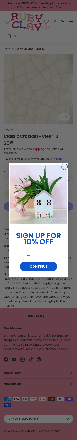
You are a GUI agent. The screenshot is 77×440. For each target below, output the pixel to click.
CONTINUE (38, 266)
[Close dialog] (65, 167)
